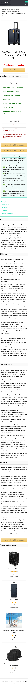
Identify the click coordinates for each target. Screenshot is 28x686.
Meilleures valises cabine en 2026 (10, 11)
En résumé (4, 211)
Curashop (4, 9)
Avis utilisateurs (5, 208)
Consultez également (7, 213)
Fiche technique (5, 205)
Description (4, 202)
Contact (12, 681)
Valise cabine (15, 9)
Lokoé (14, 683)
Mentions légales (5, 681)
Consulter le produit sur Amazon (14, 70)
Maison (9, 9)
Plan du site (18, 681)
